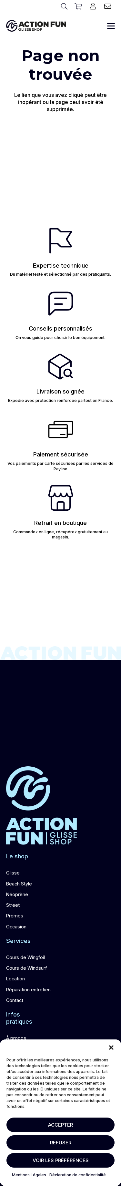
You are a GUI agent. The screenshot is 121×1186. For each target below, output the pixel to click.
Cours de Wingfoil (25, 957)
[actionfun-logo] (36, 26)
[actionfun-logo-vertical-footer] (41, 805)
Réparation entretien (28, 989)
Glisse (13, 872)
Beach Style (19, 883)
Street (13, 905)
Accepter (60, 1125)
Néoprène (17, 894)
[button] (111, 1047)
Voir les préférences (61, 1160)
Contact (14, 1000)
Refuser (60, 1143)
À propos (16, 1038)
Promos (14, 915)
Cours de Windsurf (26, 968)
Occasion (16, 926)
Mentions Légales (29, 1174)
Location (15, 978)
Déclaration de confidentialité (77, 1174)
